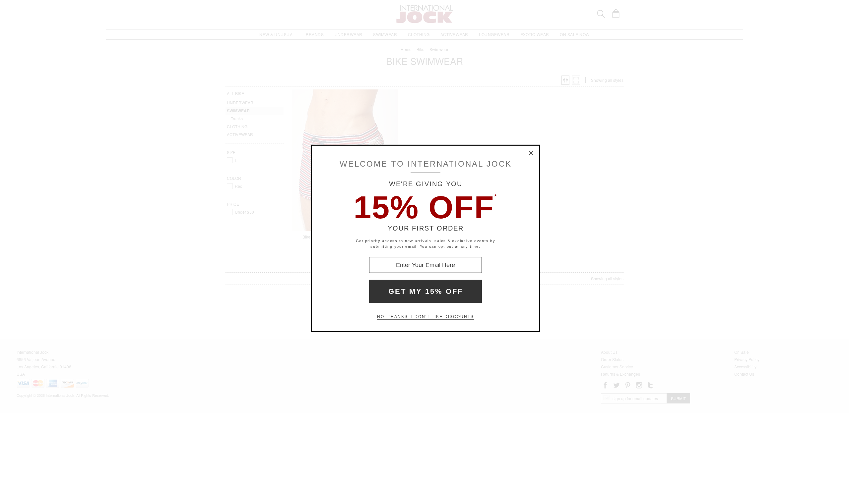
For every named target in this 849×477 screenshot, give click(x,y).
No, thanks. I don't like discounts (425, 316)
